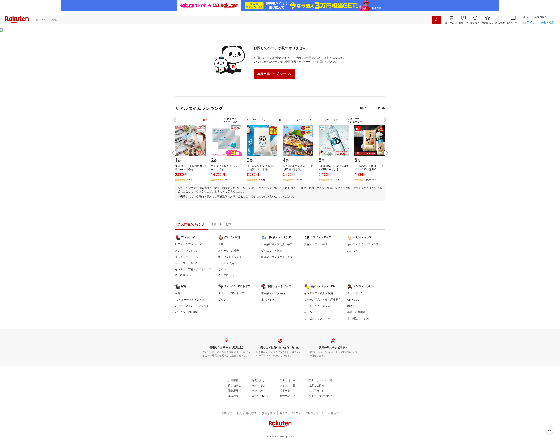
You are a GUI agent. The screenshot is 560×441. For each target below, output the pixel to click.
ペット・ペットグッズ (317, 305)
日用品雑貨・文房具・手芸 (277, 244)
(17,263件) (335, 179)
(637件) (262, 179)
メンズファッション (187, 250)
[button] (463, 19)
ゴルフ (222, 299)
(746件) (226, 179)
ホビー (351, 305)
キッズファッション (187, 257)
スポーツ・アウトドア (231, 293)
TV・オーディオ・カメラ (190, 299)
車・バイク (267, 299)
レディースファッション (189, 244)
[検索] (436, 20)
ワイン (222, 269)
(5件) (189, 179)
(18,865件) (299, 179)
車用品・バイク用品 (273, 293)
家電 (177, 293)
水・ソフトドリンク (230, 257)
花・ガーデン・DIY (315, 312)
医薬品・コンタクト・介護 (277, 257)
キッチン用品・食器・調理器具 (322, 299)
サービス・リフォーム (317, 318)
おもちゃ (352, 250)
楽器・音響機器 (356, 312)
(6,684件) (371, 179)
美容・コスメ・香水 (316, 244)
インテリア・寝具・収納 (318, 293)
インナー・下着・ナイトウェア (193, 269)
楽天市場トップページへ (274, 74)
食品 (220, 244)
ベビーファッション (187, 263)
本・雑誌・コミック (359, 318)
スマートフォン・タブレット (192, 305)
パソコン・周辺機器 (187, 312)
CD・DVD (353, 299)
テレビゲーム (355, 293)
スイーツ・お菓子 (228, 250)
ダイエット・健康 (271, 250)
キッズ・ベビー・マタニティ (364, 244)
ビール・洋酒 (226, 263)
